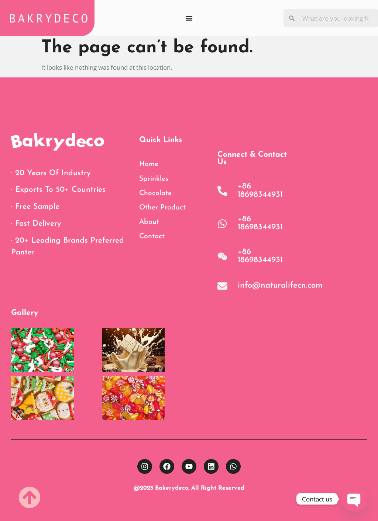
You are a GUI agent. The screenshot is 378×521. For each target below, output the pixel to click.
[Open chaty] (354, 499)
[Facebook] (166, 466)
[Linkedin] (211, 466)
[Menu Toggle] (189, 18)
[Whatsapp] (233, 466)
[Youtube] (189, 466)
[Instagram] (144, 466)
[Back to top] (29, 497)
